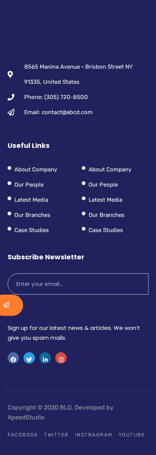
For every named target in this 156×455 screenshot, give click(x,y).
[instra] (61, 358)
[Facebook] (13, 358)
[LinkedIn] (45, 358)
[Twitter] (29, 358)
